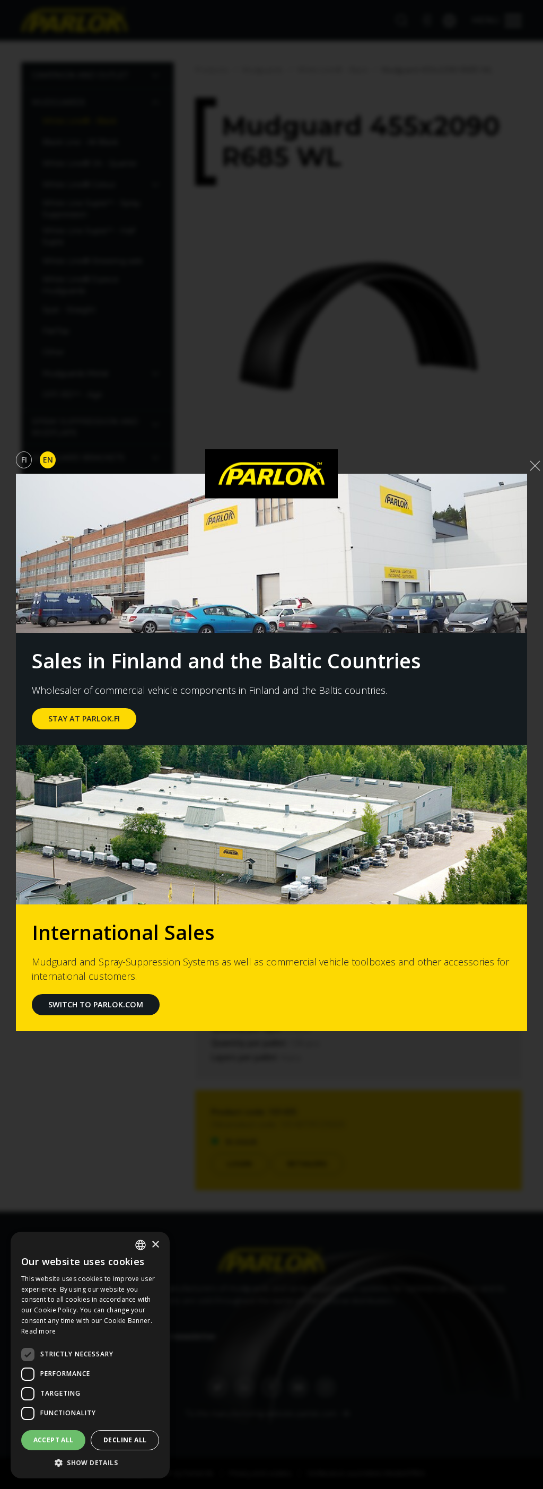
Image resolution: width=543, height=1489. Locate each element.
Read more (38, 1331)
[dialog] (90, 1355)
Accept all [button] (53, 1439)
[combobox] (140, 1245)
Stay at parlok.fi (84, 718)
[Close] (535, 466)
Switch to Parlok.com (95, 1004)
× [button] (155, 1245)
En (48, 460)
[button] (90, 1462)
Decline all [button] (124, 1439)
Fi (24, 460)
